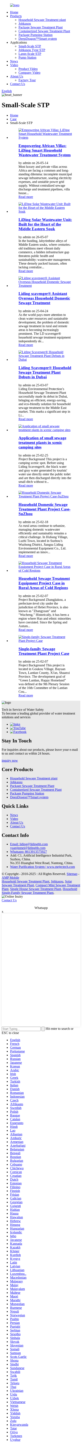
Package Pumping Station (36, 35)
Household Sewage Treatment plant (42, 20)
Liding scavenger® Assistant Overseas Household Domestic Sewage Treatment (44, 298)
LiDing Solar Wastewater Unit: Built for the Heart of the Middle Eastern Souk (45, 224)
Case (13, 119)
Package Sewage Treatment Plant (41, 27)
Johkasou (25, 23)
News (14, 61)
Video (14, 65)
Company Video (29, 72)
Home (14, 12)
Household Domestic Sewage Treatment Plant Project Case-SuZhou (44, 509)
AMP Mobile (10, 877)
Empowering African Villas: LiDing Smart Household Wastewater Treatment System (45, 150)
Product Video (28, 69)
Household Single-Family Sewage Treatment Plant (39, 890)
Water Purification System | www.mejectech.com (42, 867)
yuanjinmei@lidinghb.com (27, 848)
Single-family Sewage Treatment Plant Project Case (44, 651)
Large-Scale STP (30, 54)
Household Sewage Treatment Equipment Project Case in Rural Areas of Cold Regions (44, 583)
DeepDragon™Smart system (38, 38)
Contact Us (17, 84)
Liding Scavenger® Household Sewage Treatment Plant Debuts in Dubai (45, 372)
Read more (26, 197)
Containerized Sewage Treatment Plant (44, 31)
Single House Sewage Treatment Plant (35, 889)
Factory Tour (27, 80)
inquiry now (10, 760)
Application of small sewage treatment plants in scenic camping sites (42, 442)
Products (16, 16)
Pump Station (27, 57)
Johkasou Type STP (32, 50)
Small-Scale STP (30, 46)
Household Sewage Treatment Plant (25, 881)
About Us (16, 76)
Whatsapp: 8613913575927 (28, 851)
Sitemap (72, 874)
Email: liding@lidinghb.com (29, 844)
